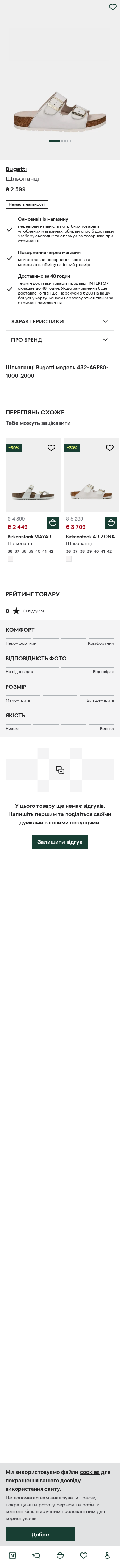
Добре (40, 1534)
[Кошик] (60, 1556)
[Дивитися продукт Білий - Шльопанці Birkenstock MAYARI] (33, 475)
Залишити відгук (60, 842)
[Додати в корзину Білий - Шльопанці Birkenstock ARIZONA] (111, 523)
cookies (90, 1472)
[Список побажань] (84, 1556)
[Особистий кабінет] (107, 1556)
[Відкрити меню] (36, 1556)
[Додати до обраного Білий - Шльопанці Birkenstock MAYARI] (51, 448)
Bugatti (16, 169)
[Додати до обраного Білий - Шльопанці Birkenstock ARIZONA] (110, 448)
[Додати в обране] (113, 7)
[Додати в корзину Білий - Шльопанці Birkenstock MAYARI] (53, 523)
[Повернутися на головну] (12, 1556)
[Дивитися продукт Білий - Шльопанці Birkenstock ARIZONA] (91, 475)
